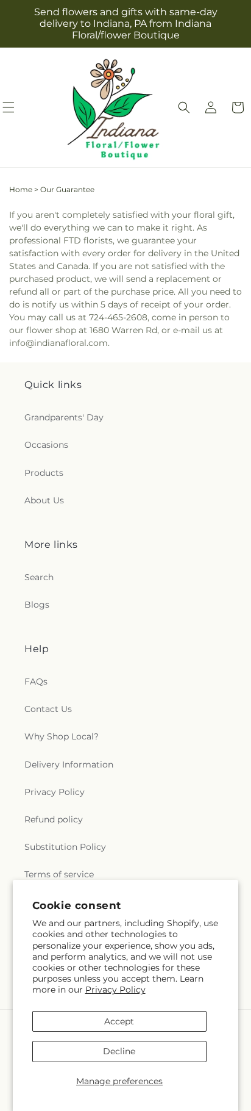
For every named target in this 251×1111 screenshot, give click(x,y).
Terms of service (59, 874)
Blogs (36, 604)
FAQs (36, 681)
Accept (119, 1021)
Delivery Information (68, 764)
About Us (44, 500)
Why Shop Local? (61, 736)
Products (43, 472)
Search (39, 577)
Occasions (46, 444)
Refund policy (53, 819)
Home (20, 189)
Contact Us (48, 708)
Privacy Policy (115, 989)
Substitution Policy (65, 846)
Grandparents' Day (64, 417)
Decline (119, 1051)
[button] (184, 107)
